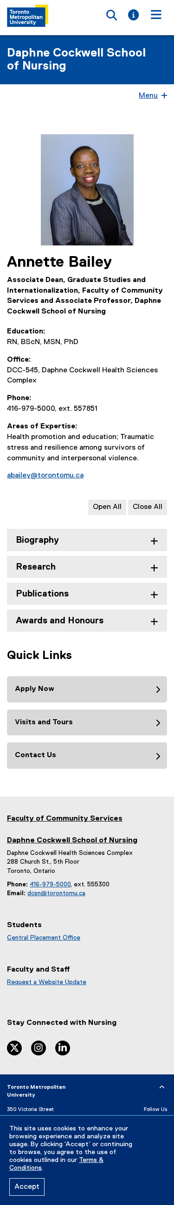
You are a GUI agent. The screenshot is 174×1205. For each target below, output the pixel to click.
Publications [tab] (42, 594)
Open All (107, 507)
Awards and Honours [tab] (59, 620)
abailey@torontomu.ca (45, 475)
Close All (147, 507)
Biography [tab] (37, 540)
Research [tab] (36, 567)
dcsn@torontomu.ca (56, 893)
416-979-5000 (50, 884)
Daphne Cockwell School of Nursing (76, 59)
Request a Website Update (46, 982)
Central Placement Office (43, 938)
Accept (26, 1187)
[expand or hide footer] (162, 1087)
